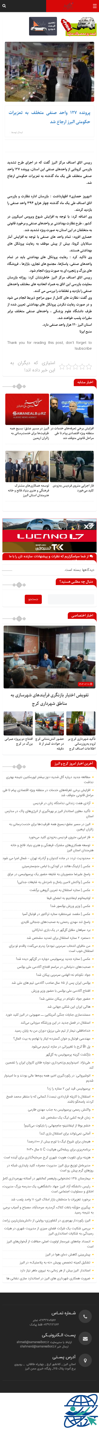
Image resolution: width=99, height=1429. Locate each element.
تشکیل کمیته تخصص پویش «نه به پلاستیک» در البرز (55, 1263)
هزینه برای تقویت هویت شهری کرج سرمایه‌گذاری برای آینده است (47, 1157)
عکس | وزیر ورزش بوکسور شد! (70, 906)
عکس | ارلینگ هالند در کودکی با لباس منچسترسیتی (56, 866)
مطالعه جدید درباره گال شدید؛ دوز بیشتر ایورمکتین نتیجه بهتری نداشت (49, 779)
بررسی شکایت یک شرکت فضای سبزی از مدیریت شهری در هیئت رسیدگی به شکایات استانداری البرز (48, 1231)
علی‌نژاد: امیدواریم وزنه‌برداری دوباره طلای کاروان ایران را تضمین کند (49, 1065)
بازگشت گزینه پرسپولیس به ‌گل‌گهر (68, 1055)
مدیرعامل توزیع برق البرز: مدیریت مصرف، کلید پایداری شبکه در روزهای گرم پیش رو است (50, 1168)
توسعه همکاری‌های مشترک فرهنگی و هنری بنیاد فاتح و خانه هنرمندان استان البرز (28, 490)
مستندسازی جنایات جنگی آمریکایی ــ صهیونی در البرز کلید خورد (48, 1015)
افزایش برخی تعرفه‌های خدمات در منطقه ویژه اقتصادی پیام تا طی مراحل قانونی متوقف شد (72, 433)
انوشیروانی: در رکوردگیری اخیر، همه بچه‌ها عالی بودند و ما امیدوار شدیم (48, 1078)
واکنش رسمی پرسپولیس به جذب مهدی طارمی (59, 1110)
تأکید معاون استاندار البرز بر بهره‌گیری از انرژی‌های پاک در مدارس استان (49, 813)
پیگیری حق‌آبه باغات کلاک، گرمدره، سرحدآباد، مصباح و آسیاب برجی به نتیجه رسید (48, 1210)
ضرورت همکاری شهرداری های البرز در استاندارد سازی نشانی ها (48, 1278)
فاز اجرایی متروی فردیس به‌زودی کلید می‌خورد (59, 837)
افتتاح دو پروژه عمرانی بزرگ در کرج (19, 741)
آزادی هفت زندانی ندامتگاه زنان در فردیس (61, 803)
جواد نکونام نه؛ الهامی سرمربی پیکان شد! (63, 975)
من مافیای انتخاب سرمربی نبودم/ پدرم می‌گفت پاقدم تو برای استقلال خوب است (51, 948)
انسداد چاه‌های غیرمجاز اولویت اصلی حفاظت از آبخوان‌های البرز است (50, 1244)
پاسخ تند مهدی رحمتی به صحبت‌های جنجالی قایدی (55, 922)
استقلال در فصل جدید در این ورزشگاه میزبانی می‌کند (55, 1023)
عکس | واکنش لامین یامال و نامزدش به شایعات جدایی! (53, 882)
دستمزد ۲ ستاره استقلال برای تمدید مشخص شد (58, 938)
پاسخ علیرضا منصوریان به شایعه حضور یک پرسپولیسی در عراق (48, 874)
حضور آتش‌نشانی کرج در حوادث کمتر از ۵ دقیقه (49, 744)
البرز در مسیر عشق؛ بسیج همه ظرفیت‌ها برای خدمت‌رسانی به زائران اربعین (29, 433)
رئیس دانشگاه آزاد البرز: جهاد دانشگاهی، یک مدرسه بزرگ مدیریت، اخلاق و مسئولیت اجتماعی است (47, 1189)
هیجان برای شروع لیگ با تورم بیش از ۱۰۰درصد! (58, 1142)
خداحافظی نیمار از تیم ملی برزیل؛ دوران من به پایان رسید (52, 1031)
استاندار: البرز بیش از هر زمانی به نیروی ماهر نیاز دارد (55, 1270)
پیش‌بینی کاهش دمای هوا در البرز (67, 1255)
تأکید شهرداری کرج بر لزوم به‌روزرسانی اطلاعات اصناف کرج (81, 744)
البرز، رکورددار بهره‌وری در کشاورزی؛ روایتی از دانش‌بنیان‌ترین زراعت (46, 1221)
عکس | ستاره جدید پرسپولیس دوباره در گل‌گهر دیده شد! (53, 959)
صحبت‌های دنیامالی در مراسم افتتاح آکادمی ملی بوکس (53, 967)
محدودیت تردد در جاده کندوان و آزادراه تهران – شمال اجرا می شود (46, 858)
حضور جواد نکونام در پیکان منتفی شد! (65, 999)
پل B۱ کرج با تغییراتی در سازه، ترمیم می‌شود (60, 1047)
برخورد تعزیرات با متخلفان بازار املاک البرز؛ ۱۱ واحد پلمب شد (50, 1200)
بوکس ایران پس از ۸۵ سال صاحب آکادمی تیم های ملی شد (51, 983)
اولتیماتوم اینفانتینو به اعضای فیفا (68, 898)
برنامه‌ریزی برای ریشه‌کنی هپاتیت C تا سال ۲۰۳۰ (58, 1150)
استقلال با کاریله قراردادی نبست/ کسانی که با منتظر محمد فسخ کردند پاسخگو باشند (49, 1099)
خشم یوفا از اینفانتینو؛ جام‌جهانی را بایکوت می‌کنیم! (57, 1126)
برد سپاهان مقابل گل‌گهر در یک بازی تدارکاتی (61, 930)
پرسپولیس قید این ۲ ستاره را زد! (68, 1089)
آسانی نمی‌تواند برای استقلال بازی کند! (65, 1134)
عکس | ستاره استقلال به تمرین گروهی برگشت (60, 890)
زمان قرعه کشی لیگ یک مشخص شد (65, 1118)
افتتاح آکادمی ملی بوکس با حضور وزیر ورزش (60, 991)
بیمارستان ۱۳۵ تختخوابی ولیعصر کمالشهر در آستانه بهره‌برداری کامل (46, 1178)
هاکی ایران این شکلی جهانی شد (68, 1007)
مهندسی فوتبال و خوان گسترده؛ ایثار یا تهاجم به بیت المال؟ (51, 1039)
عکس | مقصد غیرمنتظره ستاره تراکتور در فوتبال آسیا (56, 914)
